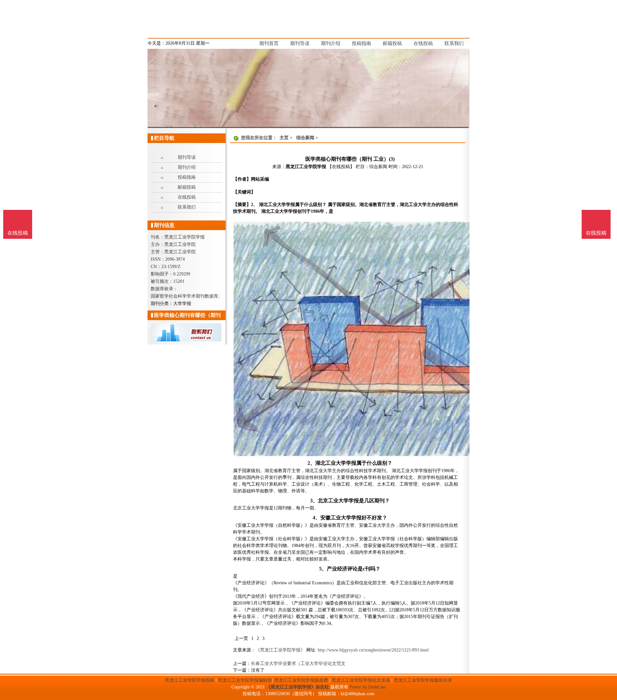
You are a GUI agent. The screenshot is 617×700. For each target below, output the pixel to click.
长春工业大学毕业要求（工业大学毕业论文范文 (298, 663)
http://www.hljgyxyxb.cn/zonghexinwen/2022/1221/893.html (373, 650)
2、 (311, 463)
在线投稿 (596, 233)
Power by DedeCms (368, 687)
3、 (314, 501)
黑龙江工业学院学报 (306, 166)
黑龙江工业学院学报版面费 (301, 680)
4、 (316, 518)
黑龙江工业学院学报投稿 (189, 680)
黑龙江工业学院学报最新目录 (423, 680)
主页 (284, 137)
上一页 (241, 638)
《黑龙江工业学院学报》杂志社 (297, 687)
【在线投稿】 (340, 166)
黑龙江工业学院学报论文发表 (361, 680)
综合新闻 (305, 137)
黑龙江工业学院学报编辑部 (245, 680)
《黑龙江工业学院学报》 (280, 650)
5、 (323, 569)
